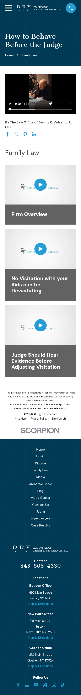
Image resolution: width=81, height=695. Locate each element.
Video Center (40, 498)
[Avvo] (45, 685)
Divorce (40, 463)
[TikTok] (63, 685)
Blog (40, 491)
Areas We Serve (40, 484)
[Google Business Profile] (27, 685)
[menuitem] (20, 418)
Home (40, 449)
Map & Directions (40, 604)
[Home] (39, 8)
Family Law (40, 470)
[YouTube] (36, 685)
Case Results (40, 525)
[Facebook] (18, 685)
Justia (40, 512)
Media (40, 477)
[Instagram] (54, 685)
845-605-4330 (40, 566)
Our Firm (40, 456)
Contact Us (40, 505)
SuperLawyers (41, 518)
